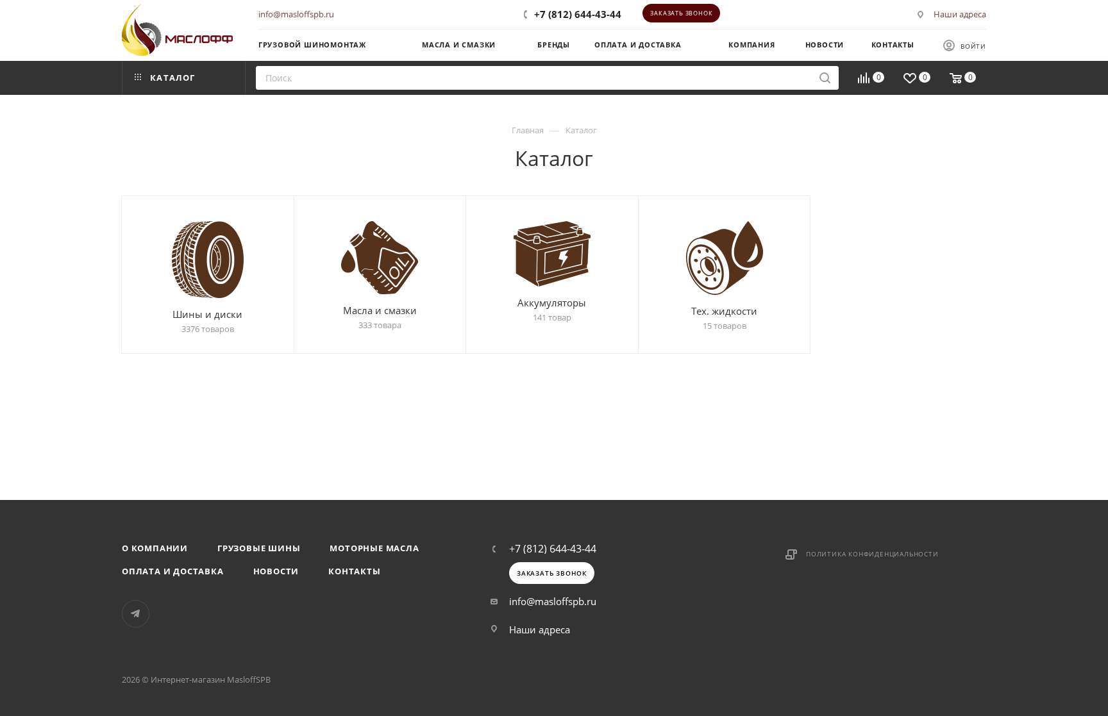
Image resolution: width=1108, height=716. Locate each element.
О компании (155, 548)
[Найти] (825, 78)
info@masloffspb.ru (296, 14)
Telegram (135, 614)
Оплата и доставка (173, 571)
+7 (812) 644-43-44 (577, 14)
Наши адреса (960, 14)
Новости (276, 571)
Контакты (354, 571)
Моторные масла (374, 548)
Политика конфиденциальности (872, 553)
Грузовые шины (258, 548)
